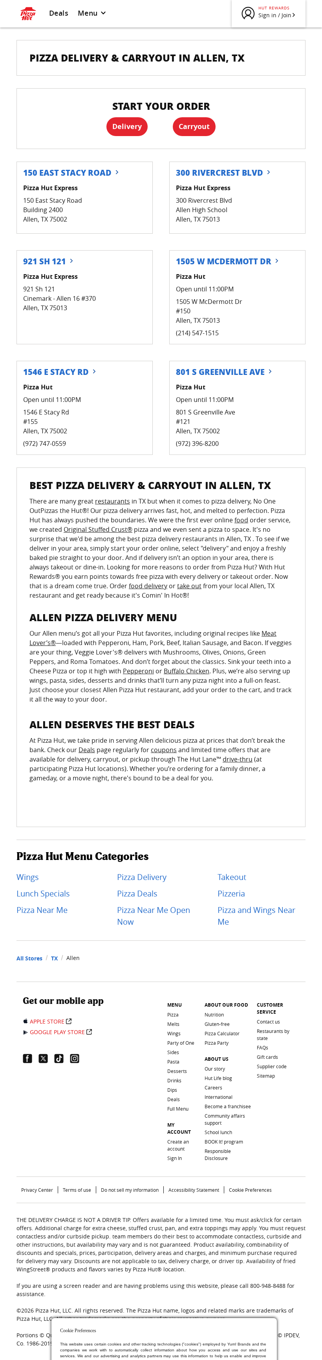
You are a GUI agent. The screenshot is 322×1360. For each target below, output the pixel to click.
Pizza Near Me (42, 910)
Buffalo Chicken (186, 671)
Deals (58, 13)
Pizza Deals (137, 893)
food (241, 520)
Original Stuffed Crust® (98, 529)
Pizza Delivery (141, 877)
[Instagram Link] (78, 1058)
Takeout (232, 877)
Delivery (127, 126)
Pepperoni (138, 671)
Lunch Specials (43, 893)
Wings (27, 877)
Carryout (194, 126)
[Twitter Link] (46, 1058)
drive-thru (237, 759)
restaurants (112, 501)
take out (189, 586)
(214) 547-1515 (197, 333)
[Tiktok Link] (62, 1058)
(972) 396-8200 (197, 443)
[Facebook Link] (30, 1058)
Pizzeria (231, 893)
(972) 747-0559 (44, 443)
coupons (164, 749)
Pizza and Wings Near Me (256, 916)
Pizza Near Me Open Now (153, 916)
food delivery (148, 586)
